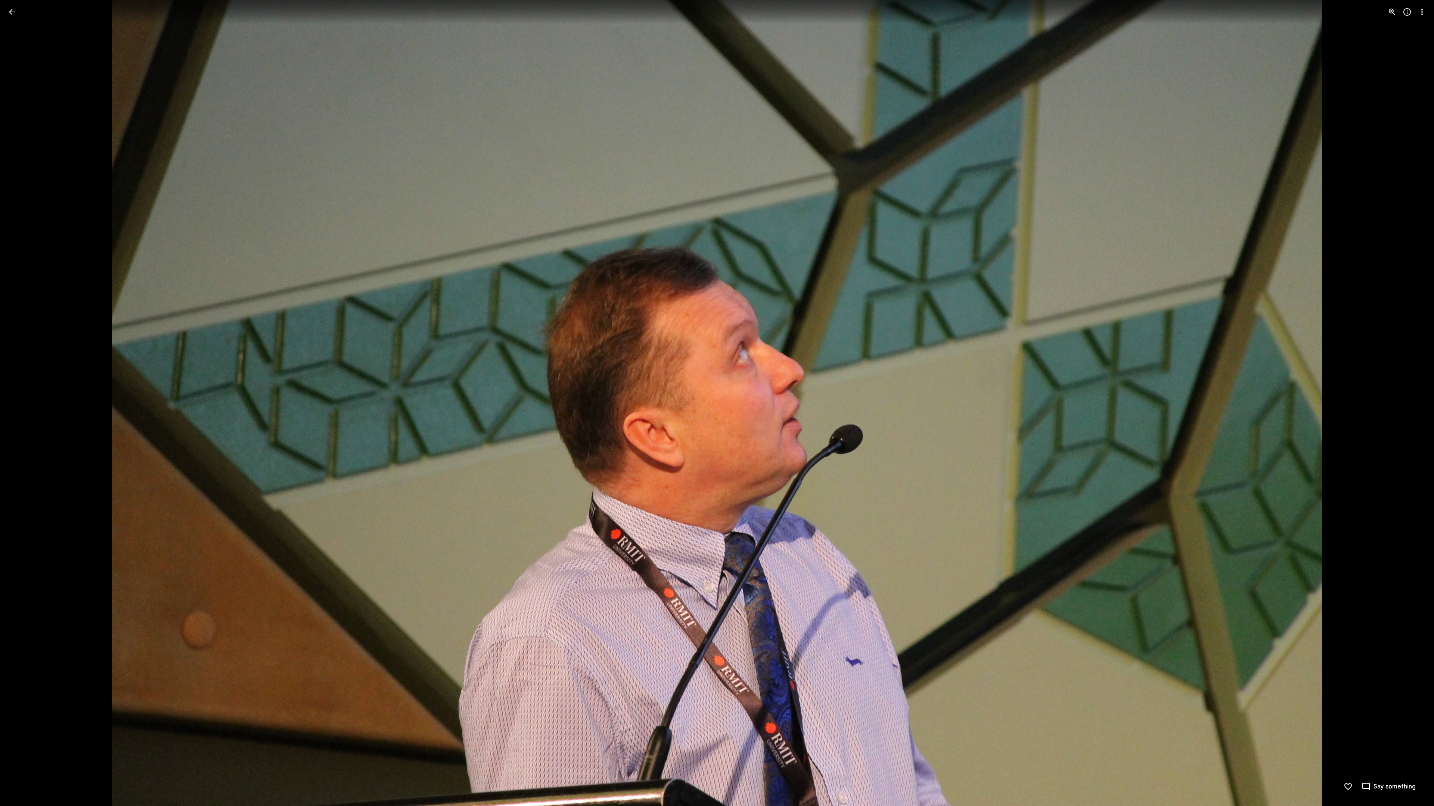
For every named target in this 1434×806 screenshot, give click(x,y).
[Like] (1348, 786)
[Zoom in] (1392, 11)
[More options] (1422, 11)
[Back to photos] (12, 12)
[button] (20, 403)
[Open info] (1407, 11)
